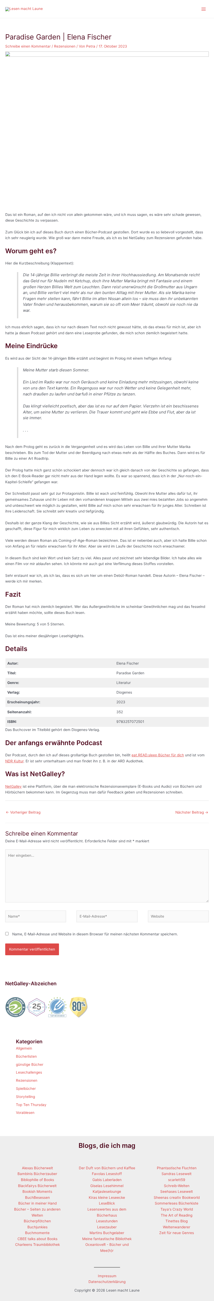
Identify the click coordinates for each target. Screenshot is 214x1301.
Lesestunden (107, 1221)
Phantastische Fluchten (177, 1168)
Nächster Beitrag (191, 812)
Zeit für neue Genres (176, 1233)
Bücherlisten (26, 1056)
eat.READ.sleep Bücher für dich (158, 755)
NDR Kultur (14, 761)
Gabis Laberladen (107, 1180)
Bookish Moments (37, 1191)
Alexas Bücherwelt (37, 1168)
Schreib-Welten (176, 1186)
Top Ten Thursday (31, 1105)
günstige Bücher (29, 1064)
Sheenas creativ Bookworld (177, 1197)
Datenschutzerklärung (107, 1282)
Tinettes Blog (176, 1221)
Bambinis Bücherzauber (37, 1174)
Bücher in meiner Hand (37, 1203)
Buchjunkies (37, 1227)
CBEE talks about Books (37, 1239)
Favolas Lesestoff (107, 1174)
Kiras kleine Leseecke (107, 1197)
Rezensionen (64, 46)
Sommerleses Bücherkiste (176, 1203)
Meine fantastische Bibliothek (107, 1239)
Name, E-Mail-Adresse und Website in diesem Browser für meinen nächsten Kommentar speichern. (95, 934)
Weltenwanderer (176, 1227)
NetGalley (13, 786)
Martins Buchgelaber (107, 1233)
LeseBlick (107, 1203)
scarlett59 (176, 1180)
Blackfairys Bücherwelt (37, 1186)
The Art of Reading (176, 1215)
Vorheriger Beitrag (23, 812)
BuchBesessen (37, 1197)
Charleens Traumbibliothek (37, 1244)
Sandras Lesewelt (177, 1174)
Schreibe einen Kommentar (28, 46)
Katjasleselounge (107, 1191)
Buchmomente (37, 1233)
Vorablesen (25, 1112)
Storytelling (25, 1097)
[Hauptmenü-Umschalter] (203, 9)
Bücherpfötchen (37, 1221)
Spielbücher (26, 1088)
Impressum (107, 1276)
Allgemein (24, 1048)
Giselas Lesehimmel (106, 1186)
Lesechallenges (29, 1072)
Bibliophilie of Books (37, 1180)
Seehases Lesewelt (176, 1191)
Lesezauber (107, 1227)
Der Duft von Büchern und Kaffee (107, 1168)
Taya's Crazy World (176, 1209)
